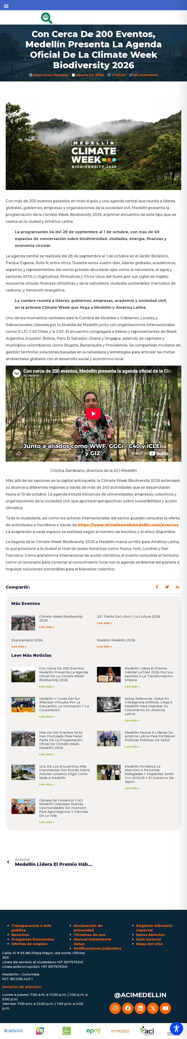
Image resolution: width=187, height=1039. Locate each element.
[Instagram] (115, 1008)
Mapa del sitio (149, 944)
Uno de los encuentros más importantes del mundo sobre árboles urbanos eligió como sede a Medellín (64, 772)
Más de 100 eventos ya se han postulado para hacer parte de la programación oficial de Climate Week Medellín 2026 (61, 740)
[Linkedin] (140, 1008)
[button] (6, 6)
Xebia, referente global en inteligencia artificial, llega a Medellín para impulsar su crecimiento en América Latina (148, 706)
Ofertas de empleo (29, 944)
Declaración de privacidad (88, 927)
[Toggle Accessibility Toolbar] (176, 1028)
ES (89, 35)
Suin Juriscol (148, 939)
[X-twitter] (152, 1008)
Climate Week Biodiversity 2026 (61, 618)
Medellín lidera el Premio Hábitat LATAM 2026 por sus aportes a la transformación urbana (149, 674)
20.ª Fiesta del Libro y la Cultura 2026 (128, 616)
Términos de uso (90, 935)
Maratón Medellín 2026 (116, 640)
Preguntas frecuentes (32, 939)
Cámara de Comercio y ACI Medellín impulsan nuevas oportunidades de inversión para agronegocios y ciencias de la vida (63, 808)
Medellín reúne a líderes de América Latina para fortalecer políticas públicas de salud (150, 736)
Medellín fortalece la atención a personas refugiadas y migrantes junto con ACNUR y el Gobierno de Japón (149, 774)
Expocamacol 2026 (27, 640)
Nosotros (20, 935)
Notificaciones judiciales (97, 948)
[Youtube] (165, 1008)
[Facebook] (127, 1008)
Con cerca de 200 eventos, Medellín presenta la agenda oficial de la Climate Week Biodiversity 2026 (63, 674)
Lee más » (46, 627)
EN (98, 35)
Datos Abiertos (150, 935)
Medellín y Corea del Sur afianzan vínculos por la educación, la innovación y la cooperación (64, 704)
